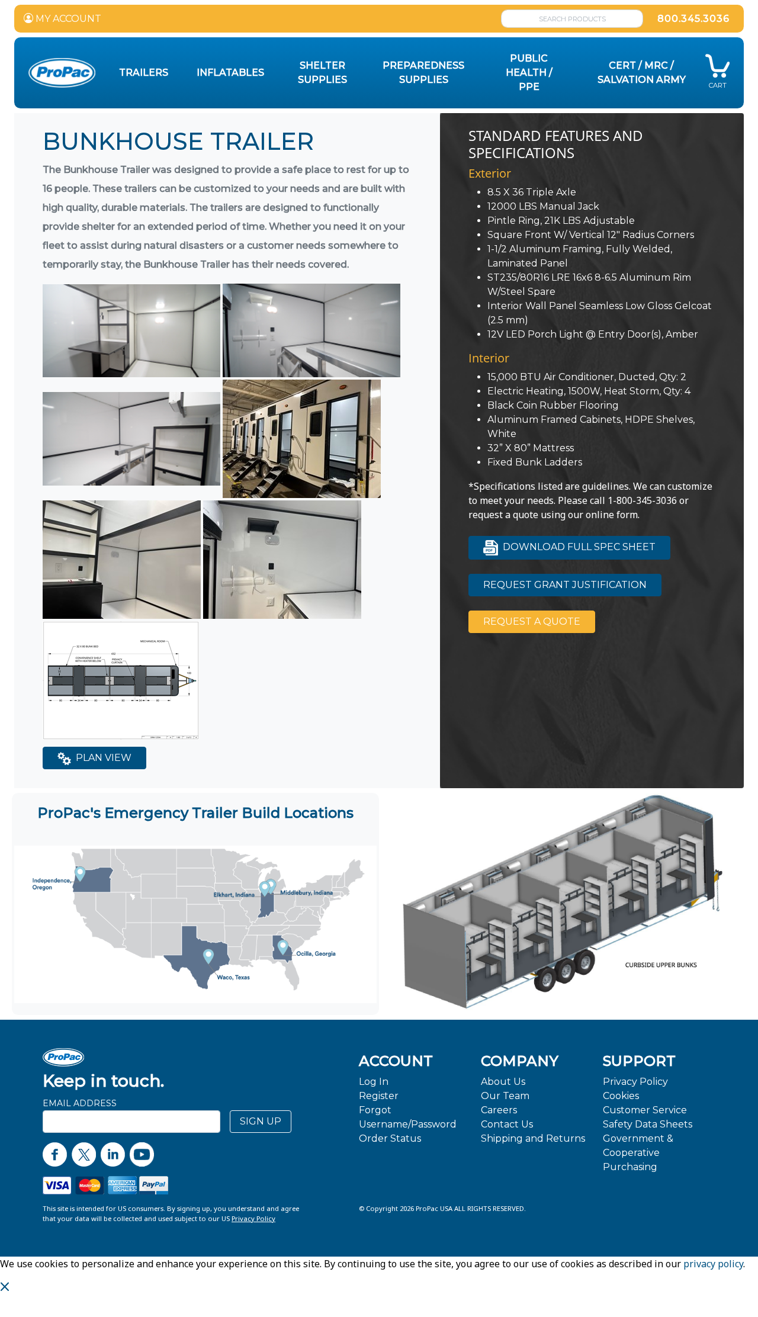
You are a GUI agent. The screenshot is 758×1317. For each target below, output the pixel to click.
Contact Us (507, 1124)
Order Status (390, 1138)
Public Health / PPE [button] (529, 72)
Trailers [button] (143, 72)
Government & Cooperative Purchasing (638, 1153)
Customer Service (645, 1110)
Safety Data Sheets (647, 1124)
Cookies (621, 1095)
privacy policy (713, 1263)
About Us (503, 1081)
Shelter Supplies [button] (322, 72)
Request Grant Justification (565, 584)
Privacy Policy (635, 1081)
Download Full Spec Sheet (578, 547)
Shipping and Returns (533, 1138)
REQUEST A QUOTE (531, 621)
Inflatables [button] (230, 72)
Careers (499, 1110)
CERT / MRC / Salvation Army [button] (642, 72)
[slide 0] (558, 1003)
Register (379, 1095)
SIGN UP (260, 1121)
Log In (373, 1081)
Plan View (102, 757)
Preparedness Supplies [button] (423, 72)
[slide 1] (567, 1003)
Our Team (505, 1095)
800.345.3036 (693, 18)
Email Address (80, 1103)
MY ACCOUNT (67, 18)
